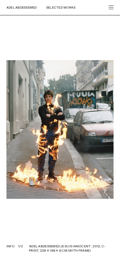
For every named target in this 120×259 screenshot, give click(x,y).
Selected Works (61, 7)
